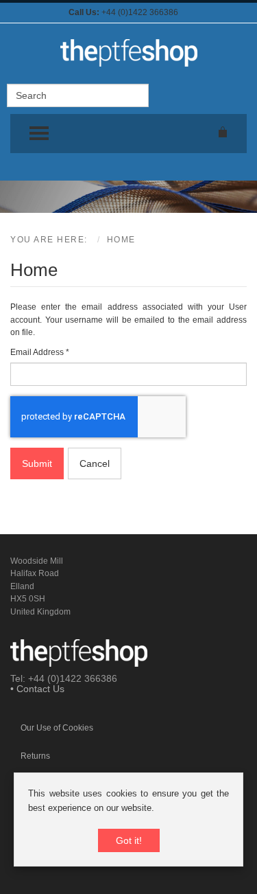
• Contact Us (37, 688)
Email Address (39, 352)
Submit (37, 463)
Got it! (129, 840)
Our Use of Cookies (57, 728)
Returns (35, 756)
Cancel (94, 463)
